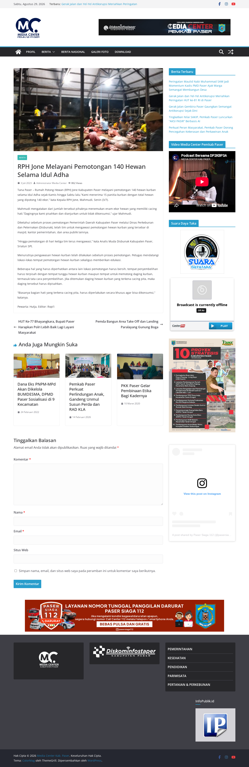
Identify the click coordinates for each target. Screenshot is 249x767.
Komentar (22, 459)
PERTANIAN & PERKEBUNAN (189, 685)
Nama (19, 512)
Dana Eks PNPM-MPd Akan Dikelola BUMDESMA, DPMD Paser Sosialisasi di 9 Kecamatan (37, 394)
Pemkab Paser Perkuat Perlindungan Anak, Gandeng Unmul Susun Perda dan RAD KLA (86, 396)
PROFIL (30, 52)
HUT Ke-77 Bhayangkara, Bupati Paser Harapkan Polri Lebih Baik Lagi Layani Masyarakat (46, 327)
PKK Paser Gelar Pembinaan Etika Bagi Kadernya (136, 390)
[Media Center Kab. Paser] (18, 52)
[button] (53, 52)
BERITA (46, 52)
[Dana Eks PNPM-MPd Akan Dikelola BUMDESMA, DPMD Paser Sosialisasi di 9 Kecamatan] (37, 356)
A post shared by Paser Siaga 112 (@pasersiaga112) (204, 534)
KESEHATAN (177, 658)
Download (123, 52)
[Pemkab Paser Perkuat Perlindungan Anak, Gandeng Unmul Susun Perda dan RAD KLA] (88, 356)
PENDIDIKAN (177, 667)
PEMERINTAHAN (180, 649)
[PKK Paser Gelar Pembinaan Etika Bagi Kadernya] (140, 356)
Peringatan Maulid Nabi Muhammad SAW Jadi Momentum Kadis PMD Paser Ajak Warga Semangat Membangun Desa (199, 85)
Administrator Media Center (51, 183)
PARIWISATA (177, 676)
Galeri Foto (100, 52)
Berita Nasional (73, 52)
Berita (22, 157)
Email (19, 531)
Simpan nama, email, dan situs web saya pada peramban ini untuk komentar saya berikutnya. (87, 571)
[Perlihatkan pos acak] (230, 52)
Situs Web (21, 550)
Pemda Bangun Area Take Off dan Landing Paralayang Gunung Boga (127, 324)
